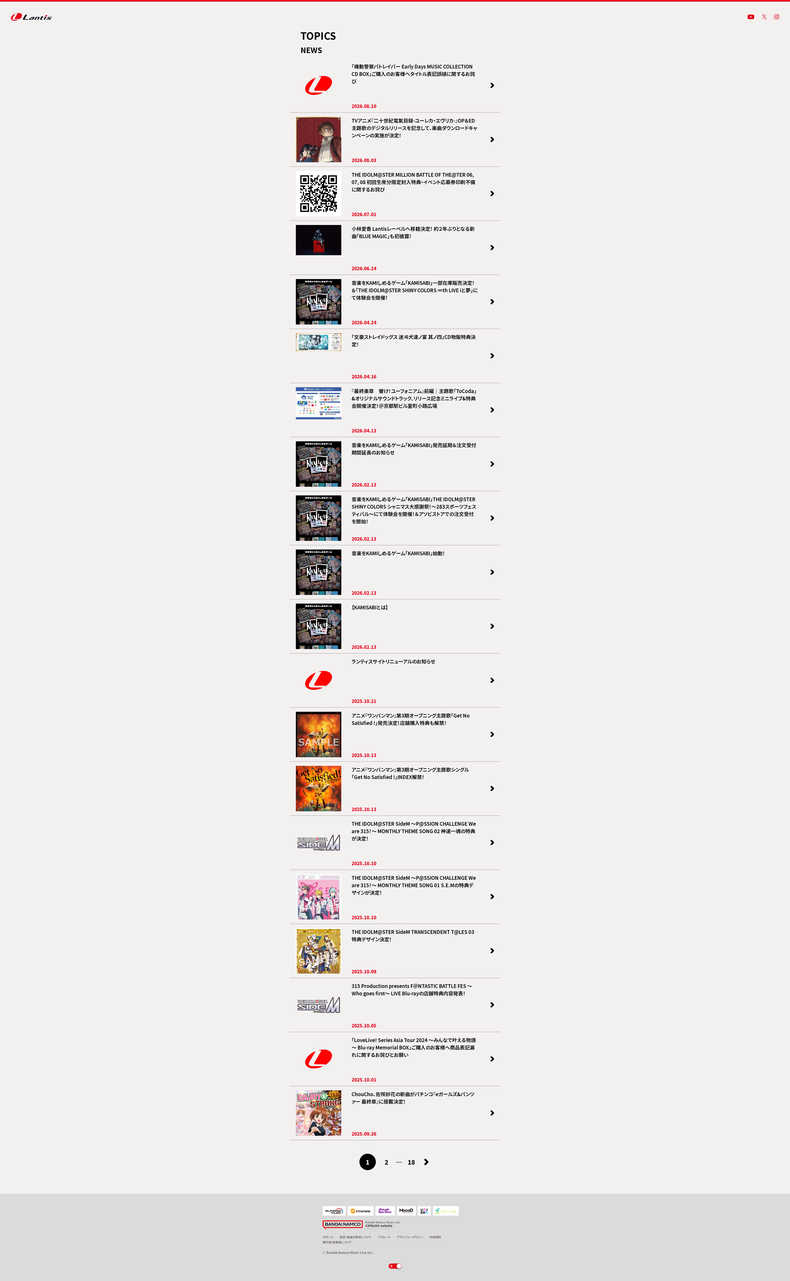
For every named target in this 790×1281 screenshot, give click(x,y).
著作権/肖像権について (337, 1242)
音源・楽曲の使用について (355, 1237)
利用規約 (435, 1237)
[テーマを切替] (395, 1266)
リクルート (384, 1237)
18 (411, 1161)
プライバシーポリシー (410, 1237)
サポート (328, 1237)
